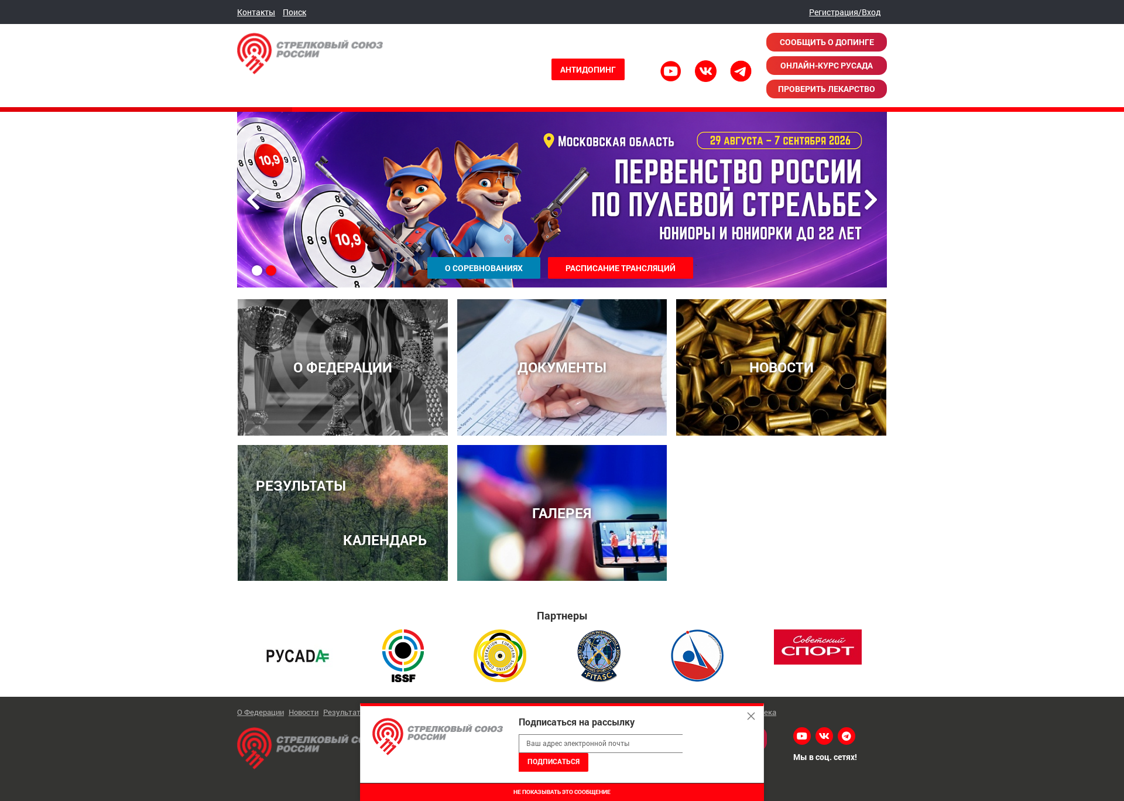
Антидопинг (588, 69)
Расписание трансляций (621, 267)
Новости (303, 712)
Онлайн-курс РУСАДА (826, 65)
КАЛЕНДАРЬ (385, 539)
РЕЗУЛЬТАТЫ (301, 485)
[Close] (751, 716)
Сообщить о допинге (827, 41)
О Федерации (260, 712)
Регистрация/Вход (845, 12)
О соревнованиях (484, 267)
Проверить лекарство (826, 88)
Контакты (256, 12)
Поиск (294, 12)
